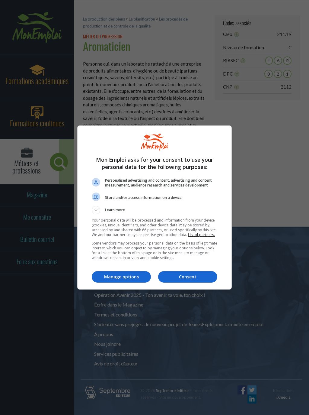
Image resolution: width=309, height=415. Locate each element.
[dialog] (154, 207)
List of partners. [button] (201, 234)
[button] (154, 210)
